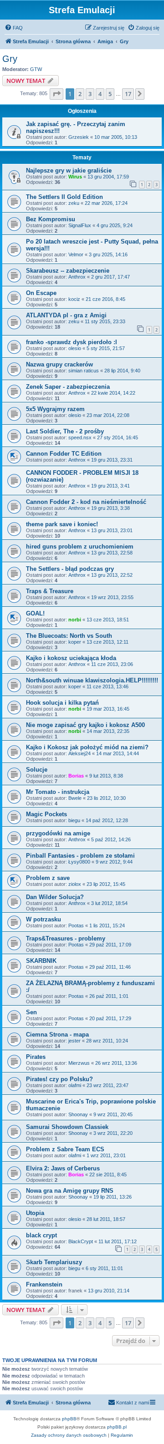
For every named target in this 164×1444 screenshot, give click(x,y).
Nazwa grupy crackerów (59, 364)
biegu (74, 820)
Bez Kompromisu (50, 219)
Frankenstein (44, 1284)
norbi (74, 619)
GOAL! (35, 613)
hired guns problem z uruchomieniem (79, 546)
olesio (74, 348)
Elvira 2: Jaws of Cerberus (63, 1168)
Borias (76, 775)
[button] (56, 93)
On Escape (41, 293)
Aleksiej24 (79, 753)
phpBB (69, 1418)
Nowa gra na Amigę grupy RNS (69, 1190)
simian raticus (83, 370)
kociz (74, 299)
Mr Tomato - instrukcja (57, 791)
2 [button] (80, 94)
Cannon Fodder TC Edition (64, 453)
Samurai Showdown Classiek (67, 1127)
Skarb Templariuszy (54, 1262)
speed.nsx (80, 437)
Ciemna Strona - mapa (57, 1034)
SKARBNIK (41, 960)
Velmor (75, 254)
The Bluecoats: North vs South (69, 635)
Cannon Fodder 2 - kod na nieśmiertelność (86, 501)
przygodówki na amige (58, 833)
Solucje (36, 769)
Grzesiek (78, 137)
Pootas (76, 925)
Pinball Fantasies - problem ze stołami (80, 855)
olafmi (74, 1085)
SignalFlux (79, 225)
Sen (31, 1012)
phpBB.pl (117, 1426)
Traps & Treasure (49, 591)
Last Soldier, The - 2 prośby (65, 431)
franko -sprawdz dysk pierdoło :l (71, 342)
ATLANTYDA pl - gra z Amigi (66, 315)
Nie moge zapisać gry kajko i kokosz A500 (85, 725)
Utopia (35, 1213)
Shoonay (78, 1114)
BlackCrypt (80, 1241)
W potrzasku (43, 919)
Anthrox (77, 277)
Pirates (36, 1056)
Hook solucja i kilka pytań (62, 702)
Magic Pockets (46, 814)
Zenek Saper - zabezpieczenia (68, 386)
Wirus (75, 176)
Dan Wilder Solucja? (55, 897)
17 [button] (128, 94)
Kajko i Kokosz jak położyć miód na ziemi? (87, 747)
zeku (73, 203)
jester (74, 1040)
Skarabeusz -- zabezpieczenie (67, 270)
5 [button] (110, 94)
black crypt (41, 1235)
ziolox (74, 884)
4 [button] (100, 94)
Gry (9, 59)
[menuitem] (14, 27)
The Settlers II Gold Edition (64, 196)
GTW (36, 69)
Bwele (75, 798)
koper (74, 642)
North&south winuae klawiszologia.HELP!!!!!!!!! (92, 680)
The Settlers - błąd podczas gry (70, 568)
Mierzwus (79, 1063)
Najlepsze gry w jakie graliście (69, 170)
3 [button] (90, 94)
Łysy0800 (79, 861)
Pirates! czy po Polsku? (59, 1079)
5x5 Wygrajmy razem (55, 409)
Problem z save (48, 878)
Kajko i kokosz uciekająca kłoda (71, 658)
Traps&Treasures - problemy (65, 938)
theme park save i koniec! (62, 524)
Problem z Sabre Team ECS (65, 1149)
